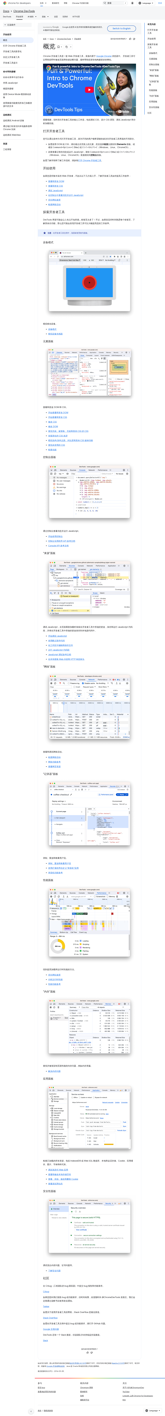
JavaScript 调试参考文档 (59, 654)
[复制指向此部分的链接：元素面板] (56, 341)
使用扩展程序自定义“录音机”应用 (63, 868)
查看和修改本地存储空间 (59, 1174)
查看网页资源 (54, 766)
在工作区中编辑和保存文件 (60, 645)
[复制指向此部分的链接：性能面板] (56, 880)
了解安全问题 (54, 1271)
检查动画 (52, 450)
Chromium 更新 (86, 1387)
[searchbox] (17, 25)
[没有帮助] (134, 39)
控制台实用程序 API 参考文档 (61, 541)
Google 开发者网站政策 (56, 1366)
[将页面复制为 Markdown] (66, 47)
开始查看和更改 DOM (58, 412)
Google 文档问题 (51, 1329)
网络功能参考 (54, 762)
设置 (56, 16)
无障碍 (65, 16)
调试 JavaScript (55, 190)
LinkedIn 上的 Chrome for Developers (138, 1396)
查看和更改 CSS (55, 186)
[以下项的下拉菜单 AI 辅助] (37, 16)
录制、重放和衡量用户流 (59, 863)
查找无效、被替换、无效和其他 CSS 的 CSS (68, 431)
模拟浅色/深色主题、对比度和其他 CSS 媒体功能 (70, 440)
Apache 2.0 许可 (118, 1363)
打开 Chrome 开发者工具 (89, 160)
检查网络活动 (54, 204)
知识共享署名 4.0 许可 (78, 1363)
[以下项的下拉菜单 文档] (46, 3)
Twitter (46, 1306)
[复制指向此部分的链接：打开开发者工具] (67, 131)
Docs (6, 11)
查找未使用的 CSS (56, 445)
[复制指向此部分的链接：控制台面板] (58, 457)
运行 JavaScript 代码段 (58, 650)
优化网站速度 (54, 200)
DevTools (7, 16)
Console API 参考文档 (58, 545)
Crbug (46, 1291)
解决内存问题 (54, 1071)
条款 (39, 1411)
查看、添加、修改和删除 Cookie (63, 1179)
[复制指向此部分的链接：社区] (51, 1278)
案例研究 (55, 3)
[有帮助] (130, 39)
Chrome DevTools (24, 11)
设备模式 (52, 329)
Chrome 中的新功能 (80, 3)
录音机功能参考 (55, 873)
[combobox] (115, 3)
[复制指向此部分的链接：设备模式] (56, 242)
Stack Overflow (50, 1318)
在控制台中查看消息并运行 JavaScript (65, 195)
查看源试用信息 (55, 1184)
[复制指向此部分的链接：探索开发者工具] (67, 212)
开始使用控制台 (55, 536)
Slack (45, 1340)
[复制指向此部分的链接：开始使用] (58, 168)
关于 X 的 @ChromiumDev (133, 1387)
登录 (160, 3)
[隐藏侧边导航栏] (31, 1411)
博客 (65, 3)
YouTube (126, 1391)
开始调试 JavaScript (57, 636)
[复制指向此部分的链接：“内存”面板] (58, 991)
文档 (41, 3)
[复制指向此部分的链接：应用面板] (56, 1078)
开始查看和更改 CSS (57, 417)
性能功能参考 (54, 984)
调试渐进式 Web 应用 (58, 1170)
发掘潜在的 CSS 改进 (58, 436)
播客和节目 (84, 1400)
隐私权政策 (48, 1411)
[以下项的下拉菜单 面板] (49, 16)
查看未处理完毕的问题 (47, 1391)
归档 (82, 1396)
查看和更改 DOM (56, 181)
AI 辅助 (31, 16)
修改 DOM (53, 426)
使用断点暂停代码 (56, 640)
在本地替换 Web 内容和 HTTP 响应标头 (66, 659)
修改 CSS (52, 422)
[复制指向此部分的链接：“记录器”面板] (60, 774)
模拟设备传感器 (55, 334)
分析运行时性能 (55, 979)
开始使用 (19, 16)
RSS (124, 1400)
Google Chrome (104, 56)
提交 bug (41, 1387)
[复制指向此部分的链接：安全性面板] (58, 1191)
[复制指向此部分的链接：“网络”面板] (58, 666)
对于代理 (76, 16)
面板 (44, 16)
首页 (44, 39)
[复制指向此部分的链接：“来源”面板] (58, 553)
